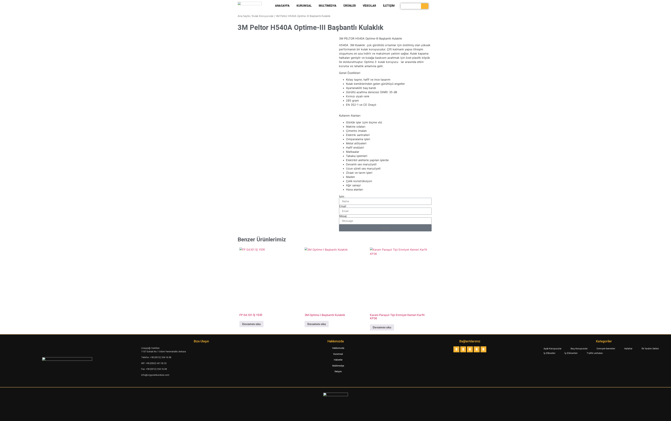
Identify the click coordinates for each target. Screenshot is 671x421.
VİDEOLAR (369, 5)
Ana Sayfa (244, 16)
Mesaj (343, 216)
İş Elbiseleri (549, 353)
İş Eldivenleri (571, 353)
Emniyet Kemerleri (606, 348)
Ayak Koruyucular (553, 348)
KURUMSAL (304, 5)
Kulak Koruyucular (262, 16)
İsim (341, 196)
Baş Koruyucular (579, 348)
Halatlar (628, 348)
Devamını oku (251, 324)
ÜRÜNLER (349, 5)
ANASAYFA (282, 5)
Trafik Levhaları (595, 353)
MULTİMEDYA (327, 5)
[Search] (424, 6)
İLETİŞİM (389, 5)
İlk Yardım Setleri (650, 348)
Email (342, 206)
